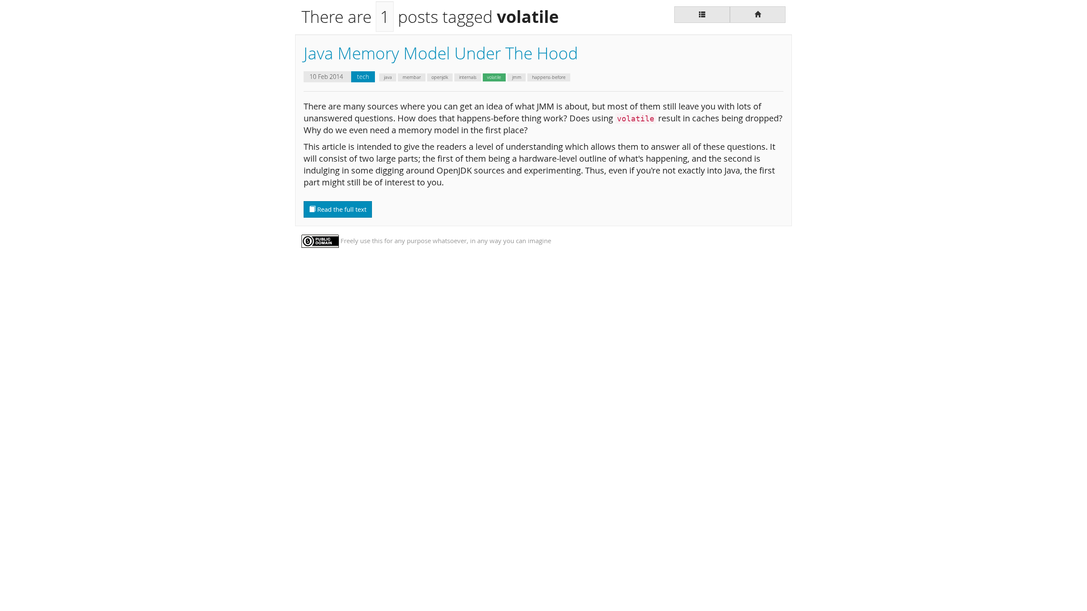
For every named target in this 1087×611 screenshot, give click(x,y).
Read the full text (340, 209)
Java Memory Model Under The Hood (441, 53)
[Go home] (758, 14)
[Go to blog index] (702, 14)
